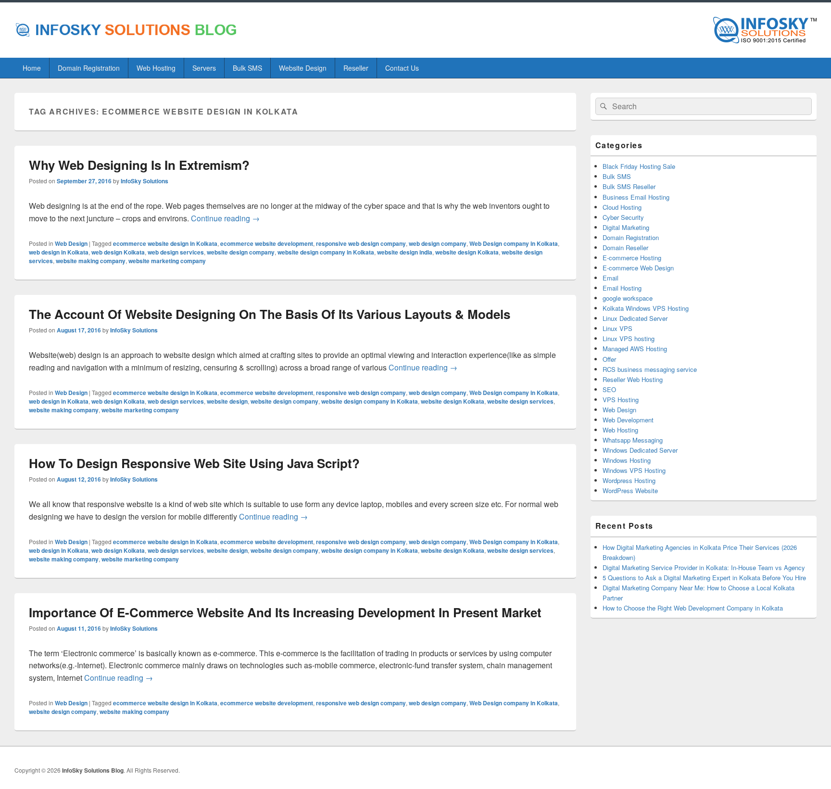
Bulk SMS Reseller (629, 186)
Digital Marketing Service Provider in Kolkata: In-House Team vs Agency (704, 567)
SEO (609, 389)
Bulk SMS (247, 68)
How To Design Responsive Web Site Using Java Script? (194, 463)
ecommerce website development (266, 243)
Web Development (628, 419)
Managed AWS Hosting (635, 348)
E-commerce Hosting (632, 257)
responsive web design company (361, 243)
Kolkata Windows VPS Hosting (646, 308)
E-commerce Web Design (638, 267)
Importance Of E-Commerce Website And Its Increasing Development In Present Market (285, 612)
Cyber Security (623, 217)
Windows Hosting (627, 460)
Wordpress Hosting (629, 480)
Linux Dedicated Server (635, 318)
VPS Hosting (621, 399)
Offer (609, 359)
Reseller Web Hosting (633, 379)
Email (610, 277)
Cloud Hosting (622, 207)
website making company (91, 260)
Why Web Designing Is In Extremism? (139, 165)
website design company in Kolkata (325, 252)
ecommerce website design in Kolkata (165, 243)
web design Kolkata (118, 252)
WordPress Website (630, 490)
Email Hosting (622, 288)
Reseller (355, 68)
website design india (404, 252)
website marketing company (167, 260)
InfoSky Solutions (144, 181)
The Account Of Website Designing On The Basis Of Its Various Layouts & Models (269, 314)
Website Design (303, 68)
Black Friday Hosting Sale (639, 166)
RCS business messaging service (650, 369)
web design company (437, 243)
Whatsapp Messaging (633, 440)
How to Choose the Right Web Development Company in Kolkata (693, 607)
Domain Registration (89, 68)
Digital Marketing (626, 227)
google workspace (628, 298)
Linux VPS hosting (629, 338)
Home (32, 68)
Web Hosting (156, 68)
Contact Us (402, 68)
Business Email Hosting (636, 197)
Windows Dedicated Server (640, 450)
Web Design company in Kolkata (513, 243)
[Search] (602, 106)
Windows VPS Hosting (634, 470)
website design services (520, 401)
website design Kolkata (467, 252)
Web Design (71, 243)
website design (227, 401)
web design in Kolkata (58, 252)
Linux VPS (617, 328)
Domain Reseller (625, 247)
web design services (176, 252)
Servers (204, 68)
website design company (241, 252)
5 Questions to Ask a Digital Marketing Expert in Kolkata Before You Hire (704, 577)
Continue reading (225, 218)
